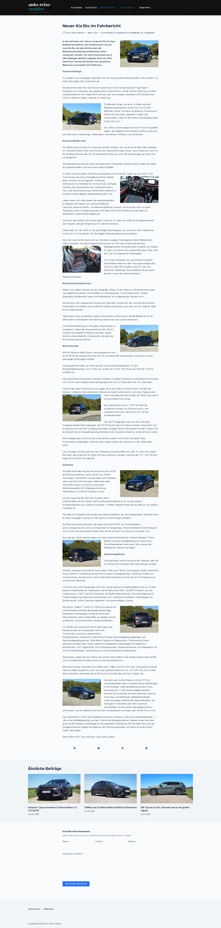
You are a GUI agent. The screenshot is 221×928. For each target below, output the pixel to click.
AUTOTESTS (91, 8)
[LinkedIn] (146, 748)
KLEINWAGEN (149, 33)
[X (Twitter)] (98, 748)
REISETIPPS (144, 8)
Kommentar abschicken (76, 883)
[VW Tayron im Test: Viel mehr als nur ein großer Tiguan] (167, 788)
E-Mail (99, 841)
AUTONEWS (76, 8)
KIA (142, 33)
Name (66, 841)
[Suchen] (192, 8)
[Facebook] (75, 748)
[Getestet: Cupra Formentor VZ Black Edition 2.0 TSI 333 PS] (54, 788)
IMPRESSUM (48, 909)
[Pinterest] (123, 748)
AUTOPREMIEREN (133, 33)
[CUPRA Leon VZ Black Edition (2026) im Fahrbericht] (110, 788)
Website (131, 841)
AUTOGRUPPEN (107, 8)
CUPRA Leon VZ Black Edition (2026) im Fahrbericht (110, 807)
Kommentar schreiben (73, 853)
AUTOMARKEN (127, 8)
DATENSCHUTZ (34, 909)
